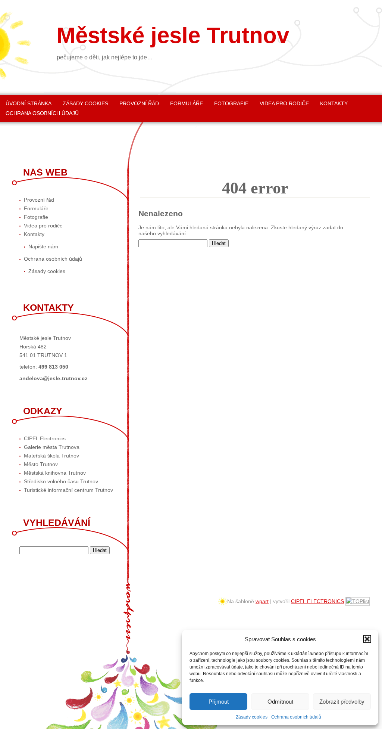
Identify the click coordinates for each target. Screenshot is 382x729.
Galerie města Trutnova (51, 447)
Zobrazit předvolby (341, 701)
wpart (262, 601)
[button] (367, 639)
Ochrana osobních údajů (296, 717)
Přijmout (219, 701)
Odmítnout (280, 701)
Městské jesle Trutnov (173, 35)
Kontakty (334, 103)
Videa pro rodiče (284, 103)
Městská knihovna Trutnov (55, 473)
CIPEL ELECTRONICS (317, 601)
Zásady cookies (251, 717)
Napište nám (43, 246)
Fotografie (231, 103)
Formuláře (186, 103)
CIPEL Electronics (45, 438)
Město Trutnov (41, 464)
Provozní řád (139, 103)
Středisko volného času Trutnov (61, 481)
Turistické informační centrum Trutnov (68, 490)
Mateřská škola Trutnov (51, 456)
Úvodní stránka (28, 103)
